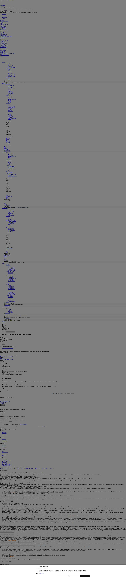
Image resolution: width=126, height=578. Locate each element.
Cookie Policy (42, 573)
